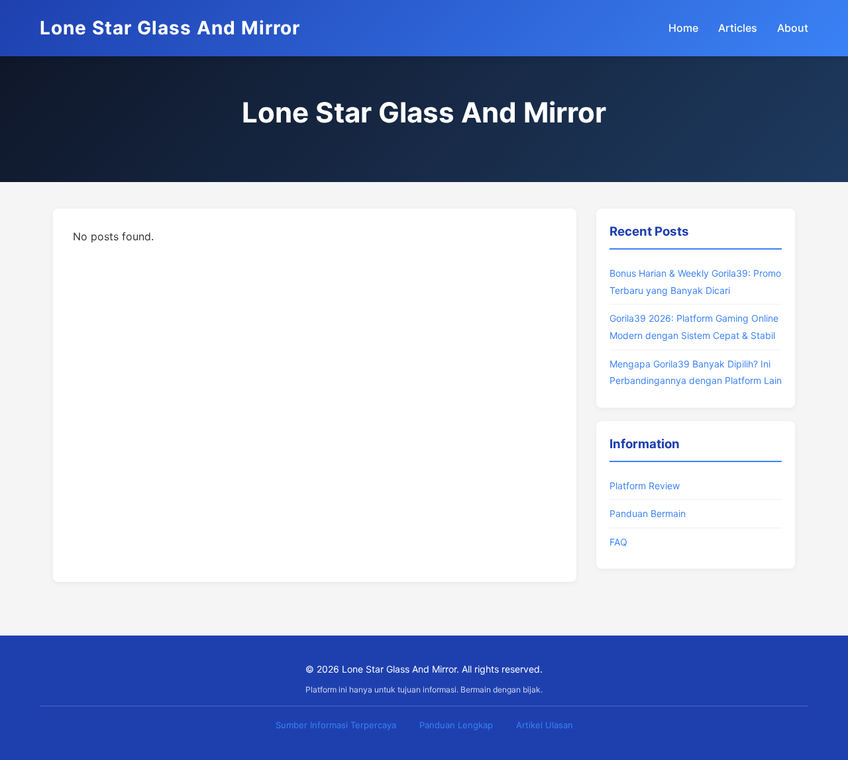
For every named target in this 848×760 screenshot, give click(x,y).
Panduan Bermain (648, 513)
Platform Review (645, 485)
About (792, 27)
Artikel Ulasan (544, 725)
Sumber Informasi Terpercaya (336, 725)
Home (683, 27)
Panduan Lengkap (456, 725)
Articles (737, 27)
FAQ (618, 541)
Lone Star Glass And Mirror (170, 28)
